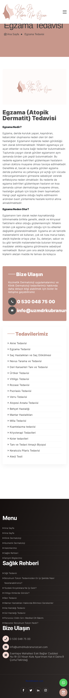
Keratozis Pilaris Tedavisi (25, 450)
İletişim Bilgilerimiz (13, 558)
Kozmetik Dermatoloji (14, 543)
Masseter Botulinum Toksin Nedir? (21, 623)
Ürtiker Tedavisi (19, 373)
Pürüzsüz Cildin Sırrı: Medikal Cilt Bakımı (23, 618)
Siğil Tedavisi (10, 573)
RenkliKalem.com (34, 681)
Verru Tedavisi (18, 396)
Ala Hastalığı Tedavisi (14, 608)
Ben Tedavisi (10, 598)
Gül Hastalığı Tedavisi (14, 613)
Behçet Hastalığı (20, 408)
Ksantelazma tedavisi (22, 426)
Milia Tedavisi (18, 420)
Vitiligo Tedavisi (19, 379)
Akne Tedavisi (18, 343)
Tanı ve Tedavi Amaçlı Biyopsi (28, 444)
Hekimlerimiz (10, 548)
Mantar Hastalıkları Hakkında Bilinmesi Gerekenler (28, 603)
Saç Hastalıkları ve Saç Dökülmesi (30, 355)
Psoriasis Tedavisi (20, 391)
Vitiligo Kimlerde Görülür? (16, 593)
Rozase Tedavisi (19, 385)
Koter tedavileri (19, 438)
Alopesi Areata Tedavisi (24, 402)
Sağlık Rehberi (11, 553)
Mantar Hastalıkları (21, 414)
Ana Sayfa (13, 34)
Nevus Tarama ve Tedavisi (26, 361)
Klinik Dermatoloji (12, 538)
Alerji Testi (16, 456)
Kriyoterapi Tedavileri (23, 432)
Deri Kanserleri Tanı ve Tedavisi (29, 367)
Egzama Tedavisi (34, 34)
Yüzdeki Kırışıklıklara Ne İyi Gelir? (20, 588)
